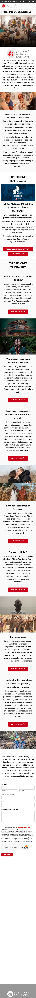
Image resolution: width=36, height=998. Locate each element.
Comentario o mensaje (9, 809)
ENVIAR (7, 855)
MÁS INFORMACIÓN (18, 254)
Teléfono (4, 802)
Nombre (4, 785)
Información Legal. (24, 827)
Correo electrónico (8, 794)
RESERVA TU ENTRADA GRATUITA (18, 249)
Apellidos (21, 790)
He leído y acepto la (17, 827)
